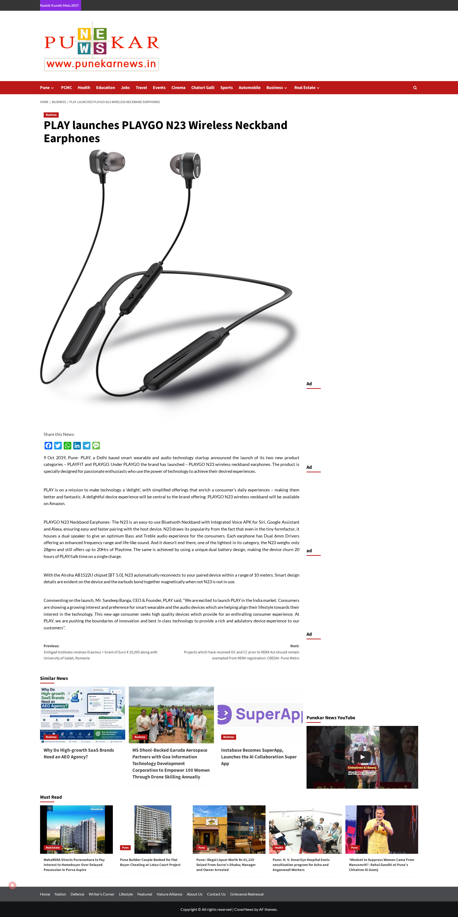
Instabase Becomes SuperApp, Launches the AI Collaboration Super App (259, 757)
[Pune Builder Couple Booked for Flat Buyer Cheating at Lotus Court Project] (152, 829)
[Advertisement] (362, 425)
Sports (226, 88)
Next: (241, 652)
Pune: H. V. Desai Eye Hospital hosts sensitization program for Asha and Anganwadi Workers (301, 864)
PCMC (66, 88)
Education (105, 88)
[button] (415, 87)
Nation (60, 894)
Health (84, 88)
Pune (45, 88)
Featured (144, 894)
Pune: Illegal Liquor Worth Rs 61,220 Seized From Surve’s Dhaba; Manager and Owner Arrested (226, 864)
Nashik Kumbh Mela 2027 (59, 5)
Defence (77, 894)
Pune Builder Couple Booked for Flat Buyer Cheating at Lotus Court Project (150, 862)
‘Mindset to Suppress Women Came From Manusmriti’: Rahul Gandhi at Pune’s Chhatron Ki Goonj (381, 864)
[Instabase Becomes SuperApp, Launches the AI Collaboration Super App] (260, 715)
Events (159, 88)
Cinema (178, 88)
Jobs (125, 88)
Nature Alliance (169, 894)
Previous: (100, 652)
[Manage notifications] (12, 885)
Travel (141, 88)
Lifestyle (126, 894)
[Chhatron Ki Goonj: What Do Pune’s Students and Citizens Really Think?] (362, 757)
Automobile (249, 88)
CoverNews (244, 909)
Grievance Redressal (247, 894)
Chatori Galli (202, 88)
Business (274, 88)
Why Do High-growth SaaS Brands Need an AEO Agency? (79, 753)
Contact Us (216, 894)
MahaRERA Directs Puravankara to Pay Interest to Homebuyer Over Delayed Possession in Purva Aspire (74, 864)
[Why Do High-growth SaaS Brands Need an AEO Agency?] (82, 715)
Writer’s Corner (101, 894)
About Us (195, 894)
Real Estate (304, 88)
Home (45, 894)
